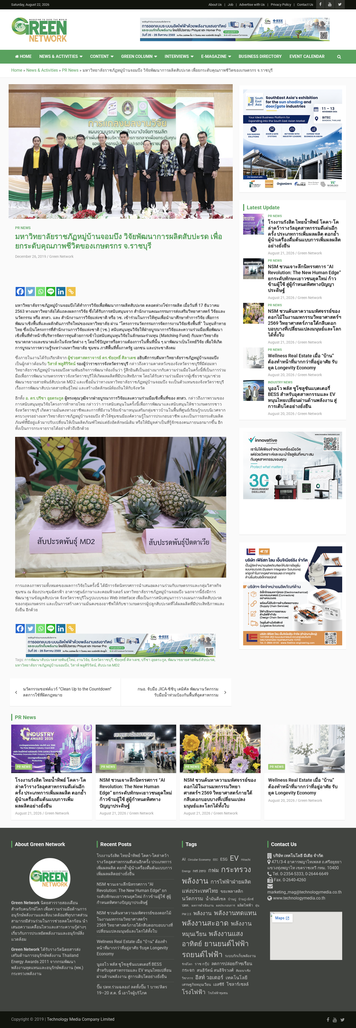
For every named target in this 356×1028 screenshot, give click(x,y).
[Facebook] (20, 291)
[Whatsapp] (40, 291)
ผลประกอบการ (225, 905)
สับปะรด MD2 (109, 665)
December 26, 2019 (30, 256)
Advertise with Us (252, 5)
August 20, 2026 (281, 375)
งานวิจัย (83, 660)
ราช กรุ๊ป (202, 964)
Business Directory (260, 56)
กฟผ (213, 870)
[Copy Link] (71, 291)
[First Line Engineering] (235, 20)
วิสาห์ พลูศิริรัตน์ (83, 665)
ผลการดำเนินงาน (203, 905)
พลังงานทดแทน (235, 913)
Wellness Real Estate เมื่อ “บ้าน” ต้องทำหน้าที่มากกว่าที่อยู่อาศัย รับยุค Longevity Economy (302, 361)
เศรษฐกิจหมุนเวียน (196, 984)
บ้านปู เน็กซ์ (246, 899)
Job (230, 5)
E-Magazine (213, 56)
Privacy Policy (281, 5)
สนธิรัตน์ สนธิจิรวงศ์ (215, 970)
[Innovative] (121, 265)
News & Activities (58, 56)
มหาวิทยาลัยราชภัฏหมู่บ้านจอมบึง (42, 665)
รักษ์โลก (187, 964)
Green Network (61, 256)
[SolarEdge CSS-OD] (121, 636)
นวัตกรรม (192, 899)
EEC (215, 859)
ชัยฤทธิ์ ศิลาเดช (127, 660)
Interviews (177, 56)
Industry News (280, 382)
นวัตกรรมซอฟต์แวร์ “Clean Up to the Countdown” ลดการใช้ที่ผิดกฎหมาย (67, 692)
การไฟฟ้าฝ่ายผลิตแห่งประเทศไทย (216, 886)
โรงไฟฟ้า (194, 992)
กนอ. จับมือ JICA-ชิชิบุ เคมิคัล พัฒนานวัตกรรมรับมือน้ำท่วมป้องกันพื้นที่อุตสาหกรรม (178, 692)
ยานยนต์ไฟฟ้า (226, 944)
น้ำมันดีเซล (216, 898)
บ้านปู (232, 899)
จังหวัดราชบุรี (102, 660)
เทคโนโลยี (236, 977)
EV (234, 858)
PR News (22, 228)
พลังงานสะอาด (205, 923)
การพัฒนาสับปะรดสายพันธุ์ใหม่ (49, 660)
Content (99, 56)
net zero (199, 871)
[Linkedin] (60, 291)
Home (25, 56)
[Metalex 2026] (292, 92)
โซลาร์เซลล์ (237, 984)
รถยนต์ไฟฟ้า (202, 954)
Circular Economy (199, 859)
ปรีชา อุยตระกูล (153, 660)
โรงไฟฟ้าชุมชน (218, 993)
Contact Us (305, 5)
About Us (215, 5)
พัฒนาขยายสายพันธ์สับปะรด (191, 660)
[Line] (50, 291)
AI (184, 859)
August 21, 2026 (281, 253)
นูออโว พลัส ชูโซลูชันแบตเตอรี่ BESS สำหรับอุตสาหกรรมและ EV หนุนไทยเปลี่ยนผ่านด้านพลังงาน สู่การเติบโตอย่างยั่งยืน (302, 397)
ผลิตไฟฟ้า (245, 905)
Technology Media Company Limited (80, 1019)
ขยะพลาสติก (231, 891)
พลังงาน (202, 913)
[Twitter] (30, 291)
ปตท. (185, 905)
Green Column (136, 56)
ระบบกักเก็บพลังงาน (240, 956)
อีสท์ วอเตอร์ (209, 977)
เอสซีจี (218, 984)
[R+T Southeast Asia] (292, 434)
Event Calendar (307, 56)
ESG (224, 859)
